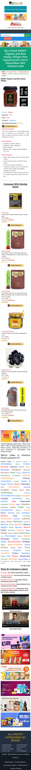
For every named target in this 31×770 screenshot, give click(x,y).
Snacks (9, 577)
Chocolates (18, 580)
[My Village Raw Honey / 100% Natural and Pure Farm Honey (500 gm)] (15, 396)
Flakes (15, 586)
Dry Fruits (17, 575)
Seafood (12, 592)
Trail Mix (3, 577)
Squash (26, 572)
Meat (2, 592)
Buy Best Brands (20, 762)
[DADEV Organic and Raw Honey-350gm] (15, 96)
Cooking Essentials (7, 745)
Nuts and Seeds (25, 575)
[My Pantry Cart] (15, 2)
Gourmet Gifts (13, 581)
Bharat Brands (9, 762)
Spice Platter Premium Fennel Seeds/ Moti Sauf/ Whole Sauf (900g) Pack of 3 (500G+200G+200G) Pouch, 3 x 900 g (15, 294)
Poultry (7, 592)
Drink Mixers (19, 572)
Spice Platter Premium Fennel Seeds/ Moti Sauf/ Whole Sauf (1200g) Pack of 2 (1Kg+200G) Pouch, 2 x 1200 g (15, 254)
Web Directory (23, 765)
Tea (9, 572)
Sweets (25, 580)
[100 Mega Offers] (15, 436)
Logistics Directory (16, 768)
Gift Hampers (4, 581)
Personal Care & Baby (7, 749)
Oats (28, 584)
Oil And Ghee (20, 588)
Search (27, 35)
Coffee (13, 572)
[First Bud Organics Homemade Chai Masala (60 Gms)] (15, 319)
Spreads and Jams (6, 586)
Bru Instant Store (15, 629)
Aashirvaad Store (15, 611)
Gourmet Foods (6, 751)
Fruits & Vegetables (21, 751)
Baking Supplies (13, 590)
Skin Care (19, 749)
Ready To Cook (23, 590)
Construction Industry (10, 765)
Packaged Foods (6, 747)
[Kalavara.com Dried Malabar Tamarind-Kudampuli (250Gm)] (15, 358)
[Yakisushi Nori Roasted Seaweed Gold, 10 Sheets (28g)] (15, 201)
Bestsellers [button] (8, 38)
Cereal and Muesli (21, 584)
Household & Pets (21, 747)
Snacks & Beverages (22, 745)
